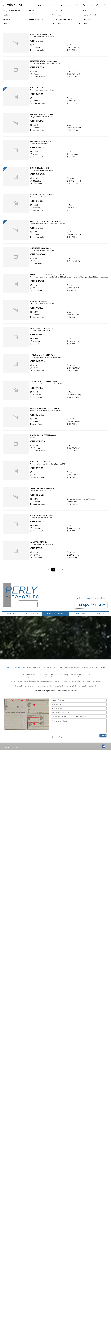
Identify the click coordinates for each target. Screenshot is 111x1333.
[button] (91, 605)
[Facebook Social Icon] (103, 746)
